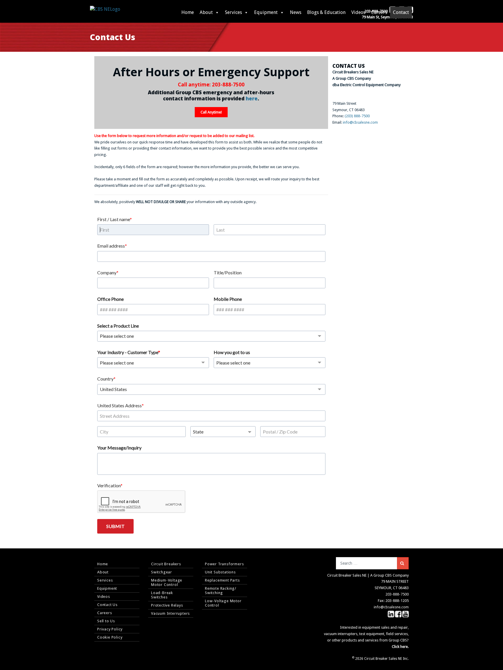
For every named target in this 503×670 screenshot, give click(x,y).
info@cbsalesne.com (360, 122)
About (206, 12)
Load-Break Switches (162, 595)
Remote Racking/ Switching (220, 590)
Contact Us (107, 605)
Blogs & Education (326, 12)
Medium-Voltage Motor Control (166, 582)
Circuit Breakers (166, 564)
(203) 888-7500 (357, 116)
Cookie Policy (109, 637)
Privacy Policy (110, 629)
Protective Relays (167, 605)
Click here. (400, 646)
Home (187, 12)
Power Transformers (224, 564)
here (252, 98)
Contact (401, 12)
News (295, 12)
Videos (358, 12)
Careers (379, 12)
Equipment (266, 12)
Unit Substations (220, 572)
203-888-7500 (228, 84)
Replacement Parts (222, 580)
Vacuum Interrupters (170, 613)
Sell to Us (106, 621)
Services (233, 12)
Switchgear (161, 572)
